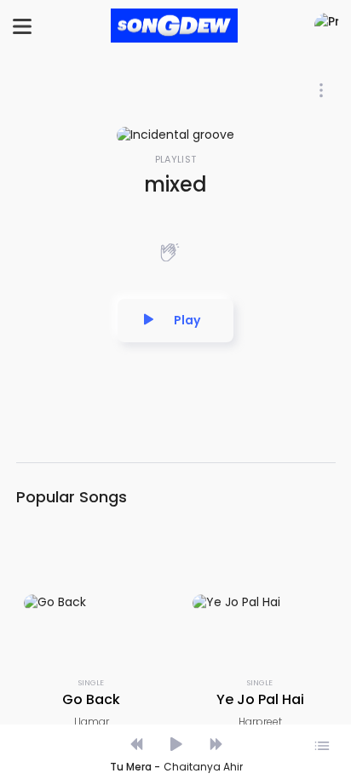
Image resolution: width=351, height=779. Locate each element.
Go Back (91, 699)
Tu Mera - (135, 767)
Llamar (91, 721)
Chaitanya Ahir (203, 767)
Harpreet (260, 721)
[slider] (175, 726)
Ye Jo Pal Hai (260, 699)
